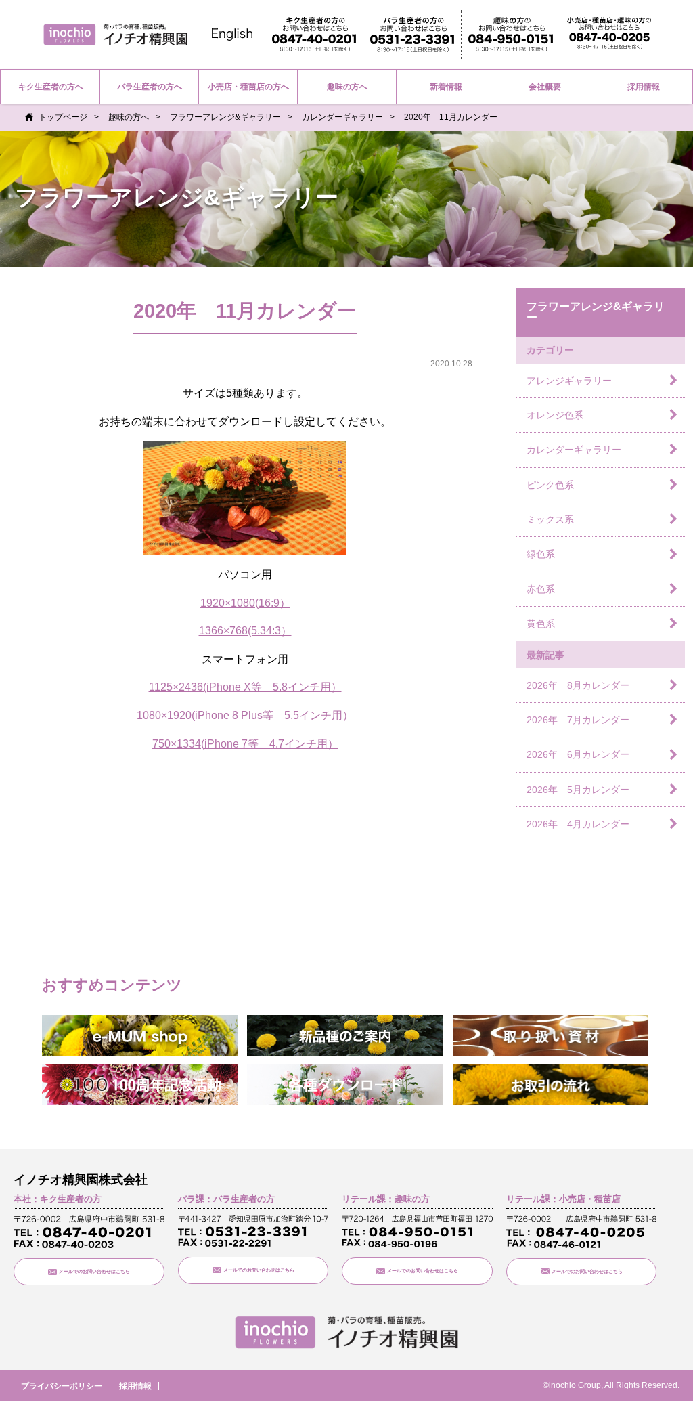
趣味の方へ (347, 87)
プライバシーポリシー (61, 1386)
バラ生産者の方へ (149, 87)
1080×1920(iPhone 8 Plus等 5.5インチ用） (245, 715)
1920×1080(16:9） (245, 603)
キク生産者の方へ (50, 87)
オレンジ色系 (555, 415)
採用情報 (643, 87)
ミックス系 (550, 519)
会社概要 (545, 87)
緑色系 (541, 553)
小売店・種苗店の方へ (248, 87)
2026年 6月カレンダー (578, 754)
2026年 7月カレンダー (578, 719)
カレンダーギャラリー (342, 117)
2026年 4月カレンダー (578, 824)
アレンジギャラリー (569, 380)
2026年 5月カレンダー (578, 789)
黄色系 (541, 623)
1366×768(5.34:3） (245, 631)
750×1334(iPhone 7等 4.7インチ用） (245, 744)
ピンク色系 (550, 484)
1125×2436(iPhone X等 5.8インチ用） (245, 687)
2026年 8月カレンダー (578, 685)
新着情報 (446, 87)
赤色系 (541, 589)
